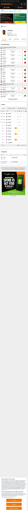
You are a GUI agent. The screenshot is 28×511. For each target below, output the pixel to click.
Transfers (16, 39)
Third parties (6, 489)
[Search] (21, 4)
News (10, 39)
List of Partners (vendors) (7, 497)
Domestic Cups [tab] (11, 108)
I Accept (14, 500)
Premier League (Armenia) (9, 66)
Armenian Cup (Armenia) (8, 84)
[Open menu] (24, 4)
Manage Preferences (14, 508)
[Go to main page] (8, 4)
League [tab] (3, 108)
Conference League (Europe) (9, 47)
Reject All (14, 504)
